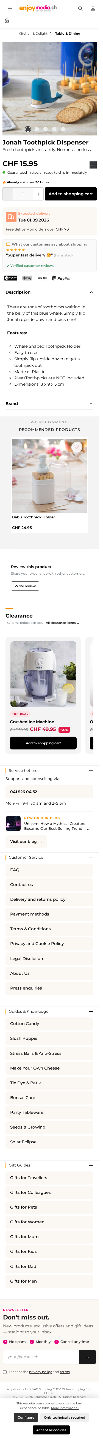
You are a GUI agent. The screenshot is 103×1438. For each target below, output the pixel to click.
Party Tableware (26, 1112)
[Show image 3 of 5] (45, 129)
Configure (26, 1417)
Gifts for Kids (23, 1251)
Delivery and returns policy (37, 899)
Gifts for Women (27, 1222)
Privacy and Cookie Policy (37, 943)
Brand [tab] (11, 403)
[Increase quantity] (38, 193)
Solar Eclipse (23, 1141)
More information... (65, 1408)
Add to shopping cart (71, 193)
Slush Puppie (23, 1038)
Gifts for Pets (23, 1207)
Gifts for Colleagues (30, 1192)
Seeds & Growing (27, 1127)
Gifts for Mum (24, 1236)
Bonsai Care (22, 1097)
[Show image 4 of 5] (54, 129)
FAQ (15, 869)
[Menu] (10, 8)
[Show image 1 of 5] (28, 129)
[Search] (80, 8)
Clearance (19, 615)
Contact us (21, 884)
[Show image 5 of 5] (63, 129)
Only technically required (64, 1417)
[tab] (49, 293)
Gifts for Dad (23, 1266)
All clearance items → (63, 623)
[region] (49, 88)
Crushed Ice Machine (32, 721)
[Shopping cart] (7, 20)
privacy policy (40, 1372)
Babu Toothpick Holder (33, 517)
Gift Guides (19, 1165)
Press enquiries (26, 988)
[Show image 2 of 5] (37, 129)
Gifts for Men (23, 1281)
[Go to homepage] (38, 8)
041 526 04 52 (23, 791)
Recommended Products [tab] (49, 429)
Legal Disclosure (27, 958)
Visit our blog (23, 841)
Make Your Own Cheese (35, 1068)
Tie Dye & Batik (25, 1082)
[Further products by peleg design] (93, 165)
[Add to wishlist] (87, 49)
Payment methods (29, 914)
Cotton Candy (24, 1023)
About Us (20, 973)
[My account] (93, 8)
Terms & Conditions (30, 928)
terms (65, 1372)
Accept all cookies (51, 1430)
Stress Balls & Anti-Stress (36, 1053)
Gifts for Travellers (28, 1177)
